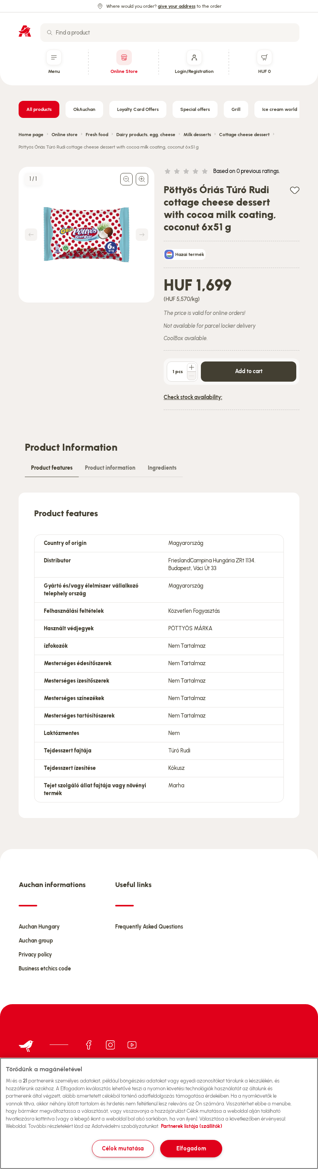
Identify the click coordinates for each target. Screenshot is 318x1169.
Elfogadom (191, 1148)
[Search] (49, 32)
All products (39, 109)
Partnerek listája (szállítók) (191, 1126)
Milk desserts (197, 134)
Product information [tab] (110, 468)
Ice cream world (279, 109)
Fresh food (97, 134)
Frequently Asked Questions (149, 926)
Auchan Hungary (39, 926)
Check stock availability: (193, 397)
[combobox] (169, 32)
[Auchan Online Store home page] (25, 31)
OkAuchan (84, 109)
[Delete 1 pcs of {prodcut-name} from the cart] (191, 376)
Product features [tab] (52, 468)
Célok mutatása (123, 1148)
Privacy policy (35, 954)
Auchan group (36, 940)
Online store (65, 134)
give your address (176, 6)
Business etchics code (45, 968)
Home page (31, 134)
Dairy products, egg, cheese (145, 134)
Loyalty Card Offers (138, 109)
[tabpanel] (159, 655)
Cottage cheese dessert (244, 134)
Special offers (195, 109)
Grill (236, 109)
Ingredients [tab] (162, 468)
